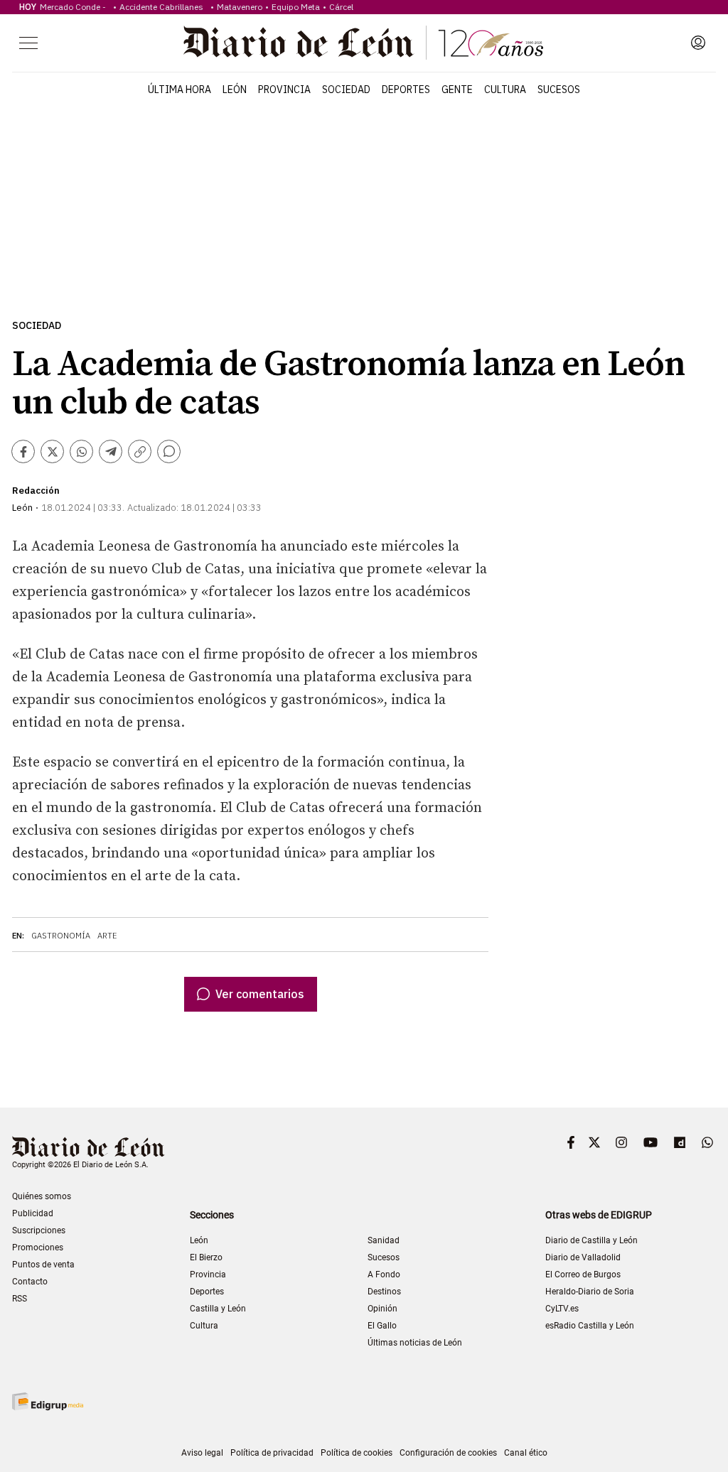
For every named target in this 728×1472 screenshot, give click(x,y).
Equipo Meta (296, 6)
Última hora (179, 89)
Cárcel (341, 6)
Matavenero (239, 6)
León (235, 89)
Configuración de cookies (448, 1453)
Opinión (382, 1309)
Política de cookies (356, 1453)
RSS (19, 1299)
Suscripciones (38, 1230)
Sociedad (346, 89)
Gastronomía (60, 936)
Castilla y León (218, 1309)
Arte (107, 936)
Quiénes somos (41, 1196)
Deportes (406, 89)
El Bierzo (206, 1257)
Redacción (36, 491)
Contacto (30, 1282)
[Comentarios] (169, 451)
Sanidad (384, 1240)
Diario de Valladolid (583, 1257)
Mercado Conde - (75, 6)
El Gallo (382, 1326)
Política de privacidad (272, 1453)
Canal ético (525, 1453)
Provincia (284, 89)
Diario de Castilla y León (591, 1240)
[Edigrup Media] (47, 1401)
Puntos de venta (43, 1265)
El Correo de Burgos (583, 1274)
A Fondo (384, 1274)
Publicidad (32, 1213)
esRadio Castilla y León (589, 1326)
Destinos (384, 1292)
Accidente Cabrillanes (163, 6)
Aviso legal (202, 1453)
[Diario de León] (363, 43)
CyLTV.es (562, 1309)
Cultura (505, 89)
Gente (457, 89)
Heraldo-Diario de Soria (589, 1292)
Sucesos (558, 89)
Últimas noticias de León (415, 1343)
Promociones (37, 1247)
